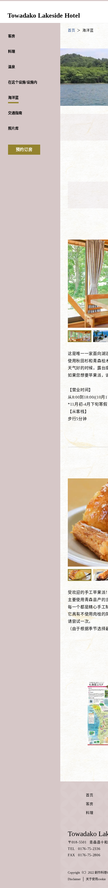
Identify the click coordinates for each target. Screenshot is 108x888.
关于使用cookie (96, 879)
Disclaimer (74, 879)
